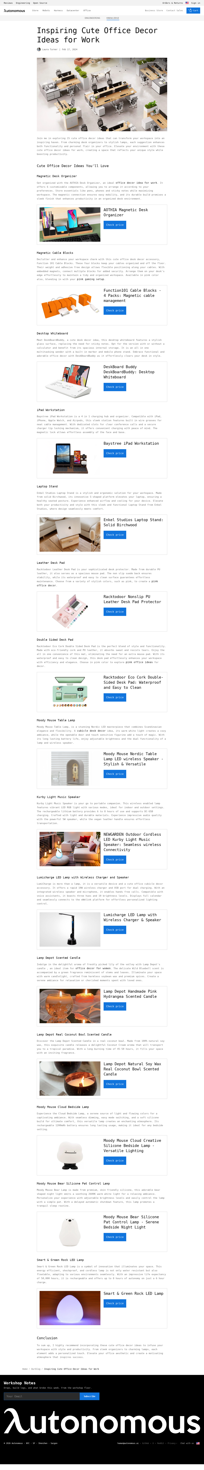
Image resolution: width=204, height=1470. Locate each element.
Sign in (195, 3)
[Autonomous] (14, 10)
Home (25, 1369)
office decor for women (93, 968)
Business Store (154, 10)
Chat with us (187, 1443)
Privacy (171, 1443)
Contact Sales (174, 10)
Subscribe (89, 1396)
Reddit (160, 1443)
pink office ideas (139, 662)
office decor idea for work (136, 182)
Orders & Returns (173, 3)
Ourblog (35, 1369)
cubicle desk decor (91, 730)
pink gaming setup (90, 279)
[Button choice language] (187, 3)
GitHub (145, 1443)
